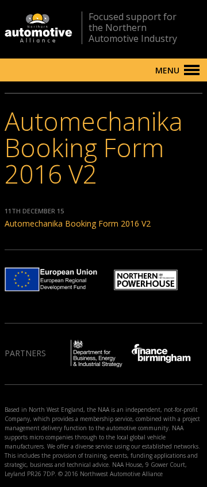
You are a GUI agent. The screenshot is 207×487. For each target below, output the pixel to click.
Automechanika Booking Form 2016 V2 (78, 223)
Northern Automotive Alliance (38, 27)
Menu (167, 70)
